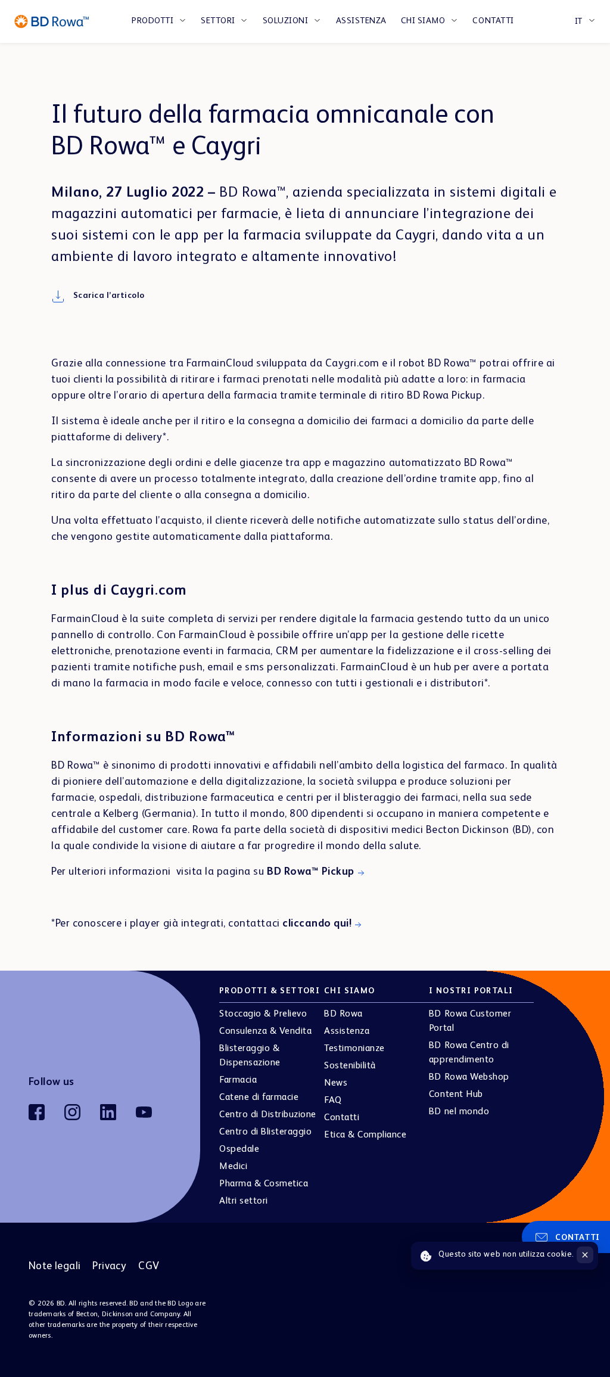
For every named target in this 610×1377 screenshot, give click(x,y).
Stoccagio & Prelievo (263, 1014)
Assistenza (361, 21)
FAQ (333, 1100)
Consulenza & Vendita (265, 1031)
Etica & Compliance (365, 1135)
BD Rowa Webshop (469, 1077)
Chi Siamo (423, 21)
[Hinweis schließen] (585, 1255)
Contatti (492, 21)
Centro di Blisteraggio (265, 1132)
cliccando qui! (316, 923)
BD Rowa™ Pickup (310, 871)
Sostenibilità (350, 1066)
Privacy (109, 1266)
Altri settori (243, 1201)
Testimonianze (354, 1048)
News (335, 1083)
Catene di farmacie (258, 1097)
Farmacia (238, 1080)
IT (579, 21)
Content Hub (456, 1094)
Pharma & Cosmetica (263, 1184)
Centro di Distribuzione (267, 1115)
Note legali (54, 1266)
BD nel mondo (459, 1112)
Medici (233, 1166)
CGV (148, 1266)
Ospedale (239, 1149)
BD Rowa (343, 1014)
